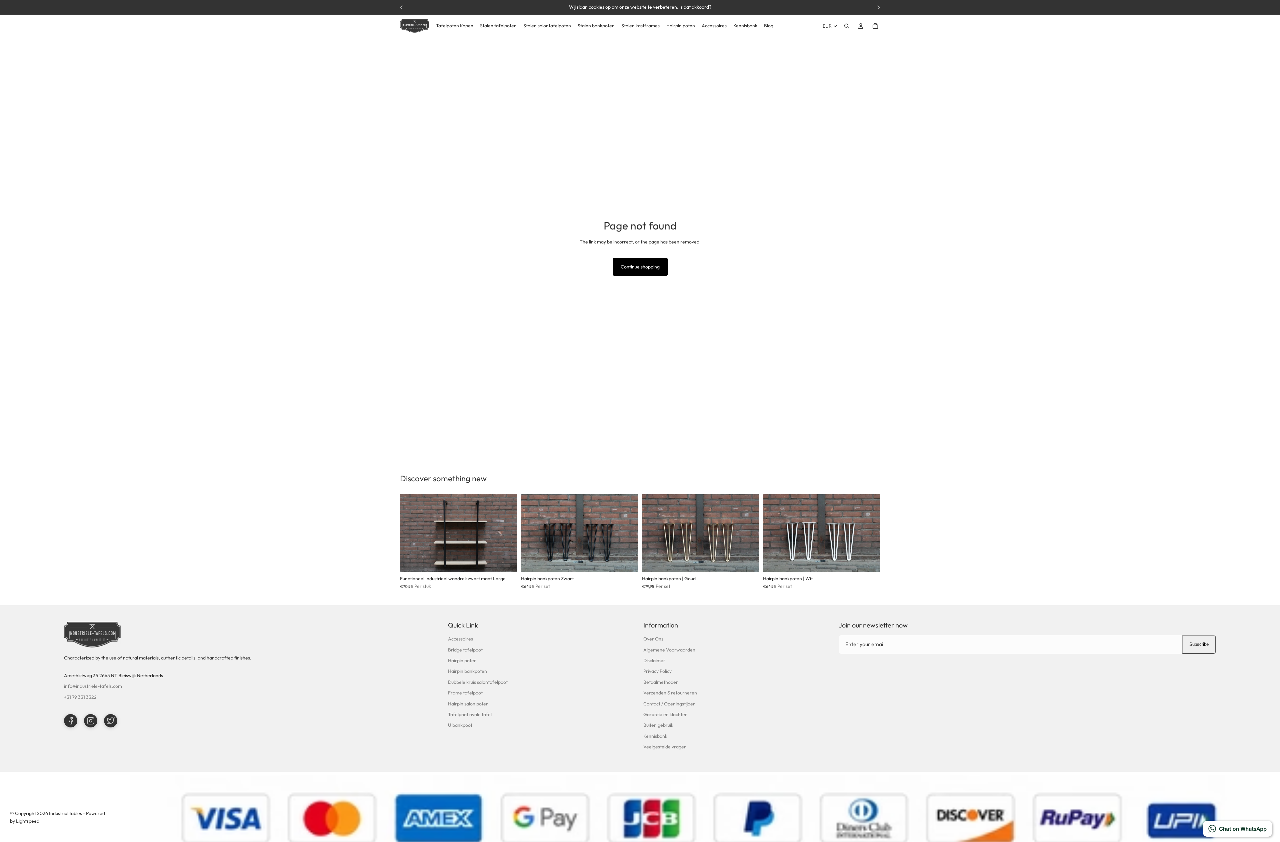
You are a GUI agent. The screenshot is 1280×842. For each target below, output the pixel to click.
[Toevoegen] (507, 562)
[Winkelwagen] (875, 26)
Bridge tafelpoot (465, 650)
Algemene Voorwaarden (669, 650)
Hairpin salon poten (468, 704)
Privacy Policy (657, 671)
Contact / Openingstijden (669, 704)
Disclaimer (654, 660)
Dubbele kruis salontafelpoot (478, 682)
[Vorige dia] (410, 533)
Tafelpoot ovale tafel (470, 714)
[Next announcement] (879, 7)
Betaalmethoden (661, 682)
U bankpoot (460, 725)
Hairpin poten (462, 660)
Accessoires (460, 639)
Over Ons (653, 639)
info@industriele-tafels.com (93, 686)
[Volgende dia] (507, 533)
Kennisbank (655, 736)
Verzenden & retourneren (670, 693)
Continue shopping (640, 267)
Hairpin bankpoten (467, 671)
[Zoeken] (846, 26)
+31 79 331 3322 (80, 697)
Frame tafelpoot (465, 693)
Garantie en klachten (665, 714)
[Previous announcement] (401, 7)
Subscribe (1199, 644)
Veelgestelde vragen (665, 747)
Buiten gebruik (658, 725)
